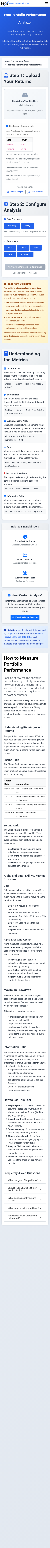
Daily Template (37, 192)
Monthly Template (17, 192)
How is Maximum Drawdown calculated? (22, 1216)
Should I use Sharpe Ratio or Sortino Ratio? (22, 1189)
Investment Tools (21, 61)
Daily (27, 225)
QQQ (23, 247)
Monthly (12, 225)
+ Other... (25, 254)
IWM (10, 254)
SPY (10, 247)
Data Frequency (14, 219)
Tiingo (10, 633)
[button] (46, 3)
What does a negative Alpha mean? (22, 1199)
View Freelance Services (26, 617)
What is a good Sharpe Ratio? (23, 1180)
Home (7, 61)
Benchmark (12, 241)
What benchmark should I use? (23, 1208)
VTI (36, 247)
